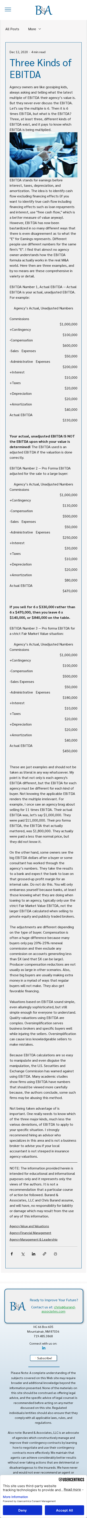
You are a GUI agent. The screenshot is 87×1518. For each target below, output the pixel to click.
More (32, 28)
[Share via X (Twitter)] (23, 1254)
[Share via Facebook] (12, 1254)
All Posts (12, 28)
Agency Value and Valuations (29, 1226)
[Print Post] (55, 1254)
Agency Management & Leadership (34, 1239)
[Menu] (8, 9)
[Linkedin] (44, 1348)
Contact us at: (53, 1309)
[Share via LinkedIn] (33, 1254)
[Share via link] (44, 1254)
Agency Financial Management (30, 1233)
